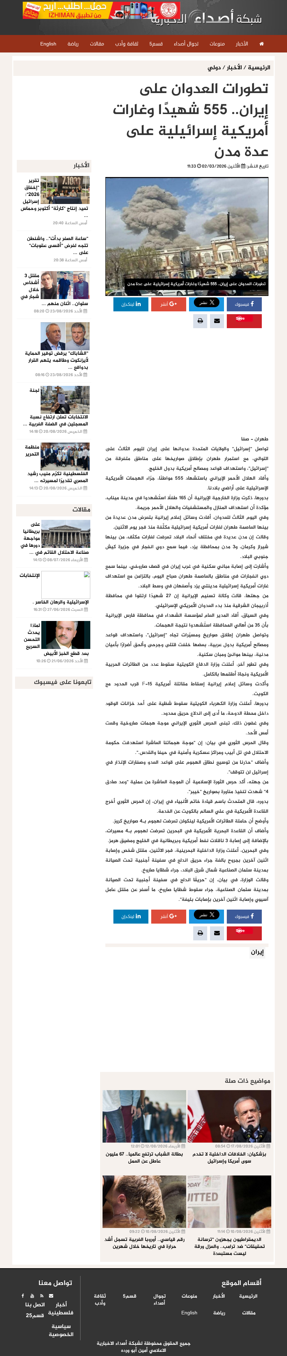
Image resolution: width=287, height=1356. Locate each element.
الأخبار (234, 68)
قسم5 (129, 1296)
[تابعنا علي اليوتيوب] (32, 1296)
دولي (215, 68)
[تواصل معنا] (51, 1296)
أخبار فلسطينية (61, 1309)
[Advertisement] (186, 382)
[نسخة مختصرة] (41, 1296)
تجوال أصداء (159, 1300)
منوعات (189, 1296)
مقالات (248, 1313)
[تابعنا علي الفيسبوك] (23, 1296)
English (189, 1313)
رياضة (219, 1313)
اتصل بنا (35, 1305)
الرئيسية (259, 68)
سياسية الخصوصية (61, 1331)
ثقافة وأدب (100, 1300)
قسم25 (35, 1316)
